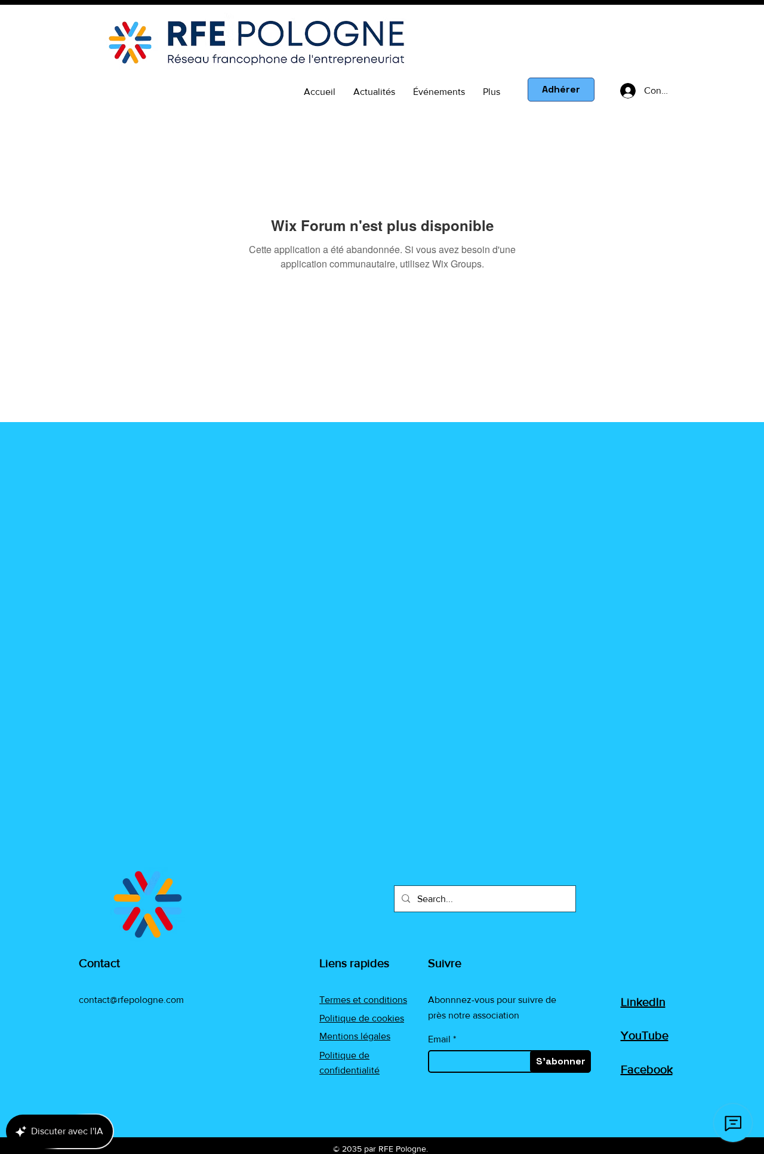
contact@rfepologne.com (131, 1000)
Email (439, 1039)
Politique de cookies (361, 1018)
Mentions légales (354, 1036)
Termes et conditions (363, 1000)
